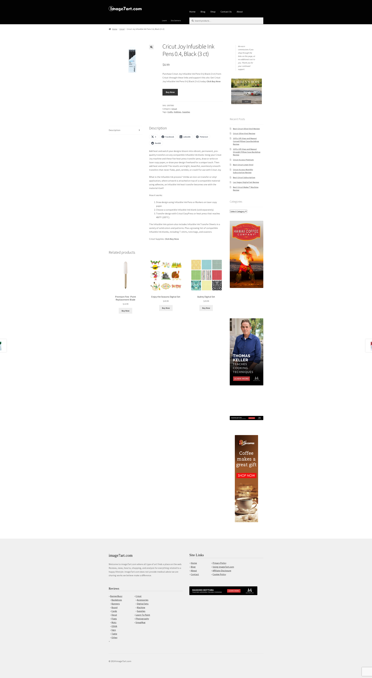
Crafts (170, 112)
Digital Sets (143, 603)
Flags (114, 618)
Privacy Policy (219, 563)
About (240, 11)
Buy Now (170, 92)
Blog (203, 11)
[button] (151, 47)
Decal (114, 614)
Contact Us (226, 11)
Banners (115, 603)
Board (114, 607)
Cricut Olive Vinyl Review (244, 133)
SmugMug (140, 622)
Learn (164, 20)
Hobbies (177, 112)
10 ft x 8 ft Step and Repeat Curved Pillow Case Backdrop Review (246, 141)
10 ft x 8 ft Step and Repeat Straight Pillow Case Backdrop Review (246, 152)
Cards (114, 611)
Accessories (142, 599)
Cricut (122, 29)
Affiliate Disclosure (222, 570)
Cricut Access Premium (243, 159)
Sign (113, 629)
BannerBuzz (116, 596)
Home (192, 11)
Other (114, 637)
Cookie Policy (219, 574)
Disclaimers (176, 20)
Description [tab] (114, 130)
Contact (195, 574)
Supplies (186, 112)
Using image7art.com (223, 566)
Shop (212, 11)
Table (114, 633)
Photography (142, 618)
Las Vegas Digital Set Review (246, 182)
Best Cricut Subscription (244, 177)
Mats (113, 622)
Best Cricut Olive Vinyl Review (246, 128)
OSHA (114, 626)
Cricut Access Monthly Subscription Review (243, 171)
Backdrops (116, 599)
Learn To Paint (143, 614)
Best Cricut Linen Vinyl (243, 164)
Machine (141, 607)
